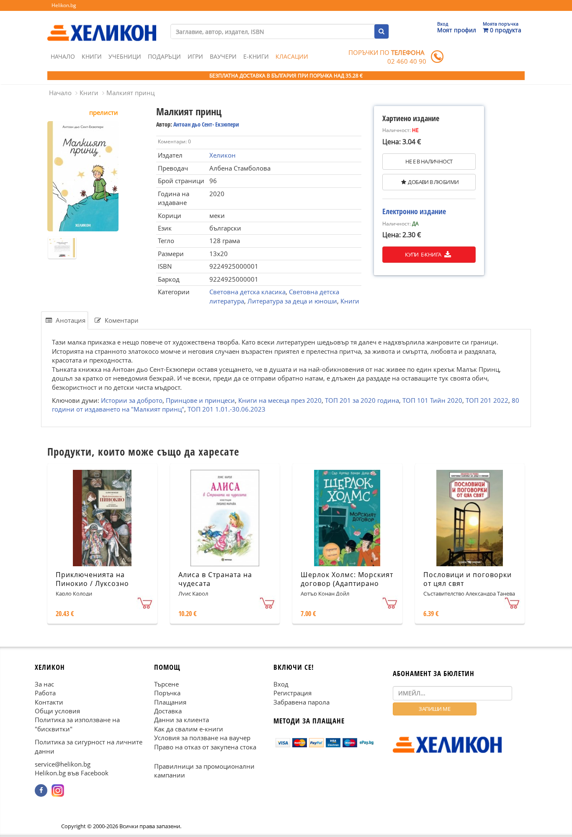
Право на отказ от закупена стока (205, 747)
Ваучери (223, 56)
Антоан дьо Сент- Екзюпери (206, 124)
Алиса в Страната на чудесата (215, 579)
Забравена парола (301, 702)
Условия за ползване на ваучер (202, 737)
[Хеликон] (101, 25)
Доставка (168, 711)
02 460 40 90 (406, 61)
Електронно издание (414, 211)
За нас (44, 684)
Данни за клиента (181, 720)
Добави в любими (433, 182)
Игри (195, 56)
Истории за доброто (131, 400)
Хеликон (222, 155)
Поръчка (167, 693)
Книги (92, 56)
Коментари (121, 320)
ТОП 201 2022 (487, 400)
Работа (45, 693)
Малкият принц (130, 92)
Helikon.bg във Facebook (71, 773)
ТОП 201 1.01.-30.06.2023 (226, 409)
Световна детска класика (247, 292)
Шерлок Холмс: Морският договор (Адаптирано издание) (347, 583)
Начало (63, 56)
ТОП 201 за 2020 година (362, 400)
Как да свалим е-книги (188, 729)
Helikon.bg (64, 5)
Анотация (69, 320)
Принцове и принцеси (200, 400)
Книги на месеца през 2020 (280, 400)
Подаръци (164, 56)
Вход (281, 684)
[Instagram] (58, 790)
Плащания (170, 702)
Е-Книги (256, 56)
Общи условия (57, 711)
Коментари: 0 (174, 141)
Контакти (49, 702)
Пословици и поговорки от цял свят (467, 579)
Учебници (124, 56)
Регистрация (292, 693)
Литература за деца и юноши (292, 301)
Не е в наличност (428, 161)
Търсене (166, 684)
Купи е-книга (423, 254)
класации (292, 56)
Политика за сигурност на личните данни (88, 746)
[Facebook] (41, 790)
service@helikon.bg (62, 764)
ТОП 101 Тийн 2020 (432, 400)
